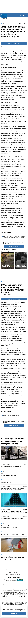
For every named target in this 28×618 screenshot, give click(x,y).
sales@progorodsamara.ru (13, 574)
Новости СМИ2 (5, 251)
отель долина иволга (6, 428)
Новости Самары (6, 281)
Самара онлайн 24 (9, 324)
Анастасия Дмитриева (8, 39)
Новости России (6, 23)
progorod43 (4, 64)
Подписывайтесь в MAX (14, 43)
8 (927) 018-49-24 (13, 572)
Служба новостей (6, 294)
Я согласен (14, 613)
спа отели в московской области (9, 249)
